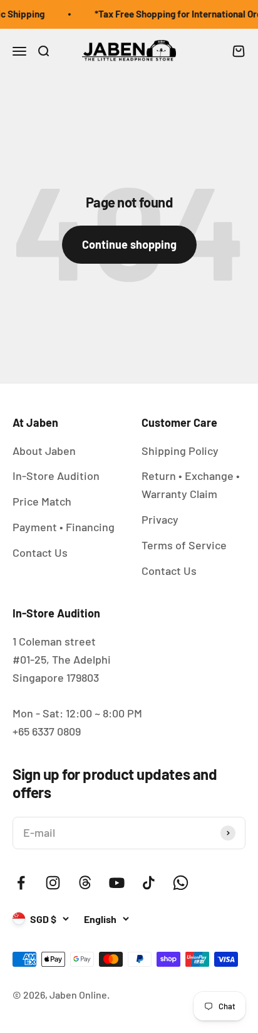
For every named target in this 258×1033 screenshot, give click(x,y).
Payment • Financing (64, 527)
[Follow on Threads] (84, 882)
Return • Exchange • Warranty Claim (191, 485)
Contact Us (40, 552)
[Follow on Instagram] (52, 882)
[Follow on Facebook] (21, 882)
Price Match (42, 501)
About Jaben (44, 450)
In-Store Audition (56, 475)
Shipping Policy (180, 450)
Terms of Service (184, 545)
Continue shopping (129, 244)
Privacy (160, 519)
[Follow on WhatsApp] (180, 882)
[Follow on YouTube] (116, 882)
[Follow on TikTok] (148, 882)
